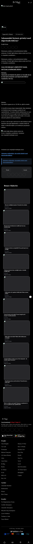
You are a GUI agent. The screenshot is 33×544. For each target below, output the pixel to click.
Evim (2, 472)
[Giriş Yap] (28, 542)
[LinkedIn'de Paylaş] (12, 47)
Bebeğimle (21, 472)
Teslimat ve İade (5, 516)
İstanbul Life (21, 449)
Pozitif (19, 455)
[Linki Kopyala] (24, 174)
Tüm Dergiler (5, 443)
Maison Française (6, 452)
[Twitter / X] (12, 430)
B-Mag (3, 464)
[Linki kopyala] (16, 47)
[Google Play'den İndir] (19, 435)
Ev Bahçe (3, 469)
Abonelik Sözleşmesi (7, 507)
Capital (20, 475)
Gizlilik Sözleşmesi (6, 505)
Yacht (19, 461)
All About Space (22, 469)
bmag (13, 528)
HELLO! (3, 475)
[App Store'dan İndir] (7, 435)
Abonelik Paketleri (6, 485)
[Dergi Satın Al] (12, 542)
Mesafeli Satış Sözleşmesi (8, 510)
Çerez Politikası (5, 513)
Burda (3, 466)
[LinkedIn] (17, 430)
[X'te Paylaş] (6, 47)
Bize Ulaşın (4, 494)
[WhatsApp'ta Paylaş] (9, 47)
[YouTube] (8, 430)
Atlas (2, 458)
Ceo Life (3, 446)
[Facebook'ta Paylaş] (2, 47)
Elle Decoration (22, 466)
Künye (3, 491)
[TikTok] (21, 430)
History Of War (22, 443)
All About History (6, 455)
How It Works (21, 446)
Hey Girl (3, 478)
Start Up (20, 458)
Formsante (4, 449)
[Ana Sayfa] (4, 419)
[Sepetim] (28, 2)
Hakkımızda (4, 488)
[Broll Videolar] (20, 542)
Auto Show (4, 461)
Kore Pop (20, 452)
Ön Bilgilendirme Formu (7, 502)
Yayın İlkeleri (5, 519)
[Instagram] (3, 430)
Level (19, 464)
